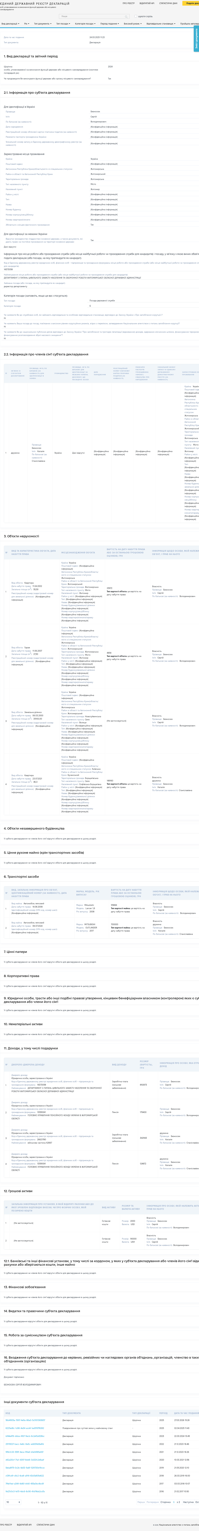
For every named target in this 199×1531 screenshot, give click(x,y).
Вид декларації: (9, 23)
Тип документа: (42, 23)
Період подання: (108, 23)
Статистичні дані (168, 3)
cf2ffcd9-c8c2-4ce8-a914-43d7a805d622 (25, 1476)
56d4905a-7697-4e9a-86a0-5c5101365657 (25, 1420)
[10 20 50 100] (13, 1502)
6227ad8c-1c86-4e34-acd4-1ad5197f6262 (25, 1428)
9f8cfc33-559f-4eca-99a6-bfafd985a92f (24, 1452)
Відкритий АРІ (147, 3)
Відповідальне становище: (160, 23)
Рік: (26, 23)
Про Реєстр (129, 3)
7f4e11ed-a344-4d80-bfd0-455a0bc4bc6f (25, 1484)
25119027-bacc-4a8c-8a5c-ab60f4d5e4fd (25, 1444)
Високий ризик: (132, 23)
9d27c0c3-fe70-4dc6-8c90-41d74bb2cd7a (25, 1491)
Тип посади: (62, 23)
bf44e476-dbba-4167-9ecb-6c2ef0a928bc (25, 1436)
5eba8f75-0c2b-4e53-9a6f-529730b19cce (25, 1468)
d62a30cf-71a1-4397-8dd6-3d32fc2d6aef (25, 1460)
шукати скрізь (145, 16)
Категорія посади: (84, 23)
